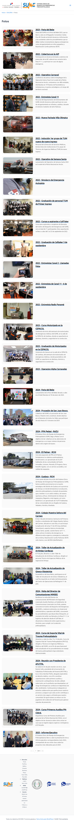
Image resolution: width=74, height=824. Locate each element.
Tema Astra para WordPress (44, 819)
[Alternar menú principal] (70, 5)
